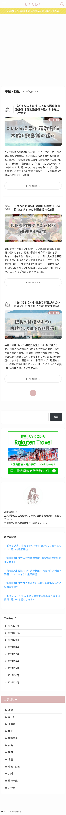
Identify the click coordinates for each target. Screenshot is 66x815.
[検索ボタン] (62, 4)
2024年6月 (13, 661)
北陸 (10, 759)
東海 (10, 745)
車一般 (11, 717)
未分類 (11, 787)
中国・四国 (14, 766)
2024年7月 (13, 654)
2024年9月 (13, 640)
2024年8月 (13, 647)
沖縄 (10, 710)
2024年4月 (13, 675)
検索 (56, 417)
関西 (10, 752)
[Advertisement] (33, 49)
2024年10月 (14, 633)
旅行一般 (13, 780)
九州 (10, 773)
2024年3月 (13, 682)
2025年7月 (13, 626)
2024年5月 (13, 668)
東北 (10, 731)
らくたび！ (33, 4)
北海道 (11, 724)
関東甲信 (13, 738)
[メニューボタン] (4, 4)
